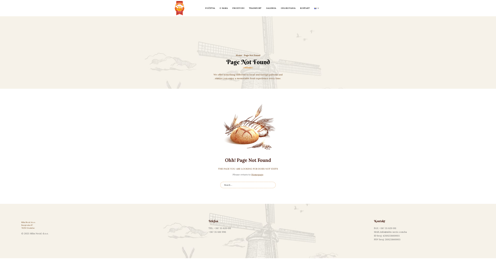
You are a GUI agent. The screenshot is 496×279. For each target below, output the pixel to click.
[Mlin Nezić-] (179, 8)
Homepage (257, 174)
